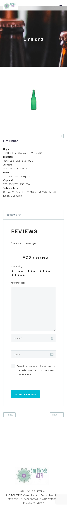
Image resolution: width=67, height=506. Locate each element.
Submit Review (25, 394)
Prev (10, 414)
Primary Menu (61, 6)
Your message (18, 282)
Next (55, 414)
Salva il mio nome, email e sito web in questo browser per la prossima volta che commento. (36, 370)
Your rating (16, 266)
